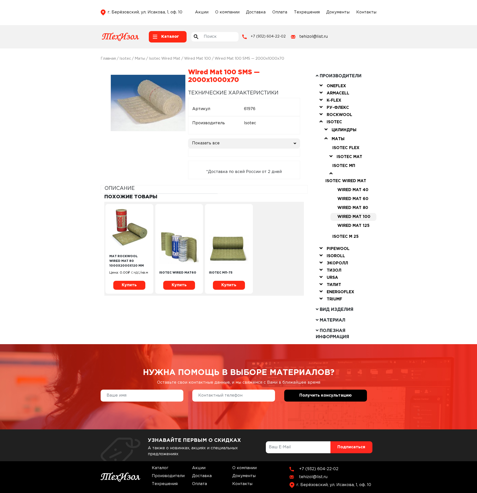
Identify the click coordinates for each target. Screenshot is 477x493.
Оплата (279, 12)
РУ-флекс (338, 108)
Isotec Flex (345, 148)
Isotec (125, 58)
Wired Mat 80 (352, 208)
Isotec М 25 (345, 237)
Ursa (332, 278)
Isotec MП (343, 166)
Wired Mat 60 (352, 199)
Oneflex (336, 86)
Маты (140, 58)
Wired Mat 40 (352, 190)
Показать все (206, 143)
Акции (201, 12)
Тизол (334, 270)
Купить (129, 285)
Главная (108, 58)
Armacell (338, 93)
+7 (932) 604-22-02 (268, 36)
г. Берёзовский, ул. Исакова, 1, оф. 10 (145, 12)
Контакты (366, 12)
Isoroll (336, 256)
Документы (338, 12)
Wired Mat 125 (353, 226)
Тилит (334, 285)
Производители (168, 476)
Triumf (334, 299)
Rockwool (339, 115)
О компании (227, 12)
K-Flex (334, 100)
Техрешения (307, 12)
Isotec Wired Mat (164, 58)
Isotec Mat (349, 157)
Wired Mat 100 (197, 58)
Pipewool (338, 249)
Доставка (256, 12)
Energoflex (340, 292)
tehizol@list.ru (313, 37)
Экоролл (337, 263)
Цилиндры (344, 130)
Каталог (160, 468)
